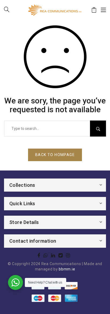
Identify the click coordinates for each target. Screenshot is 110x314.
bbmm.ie (67, 269)
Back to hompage (55, 155)
